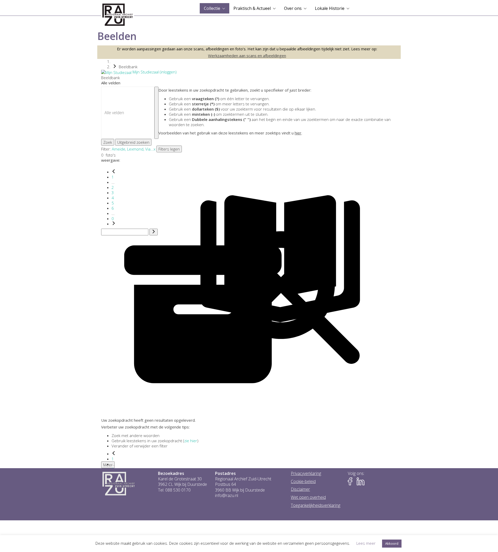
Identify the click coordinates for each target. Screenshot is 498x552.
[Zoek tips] (156, 113)
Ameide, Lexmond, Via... (133, 149)
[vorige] (114, 171)
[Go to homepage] (117, 15)
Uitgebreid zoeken (133, 142)
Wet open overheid (308, 497)
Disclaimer (300, 489)
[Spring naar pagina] (153, 232)
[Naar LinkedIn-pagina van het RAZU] (360, 481)
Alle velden (110, 82)
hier (298, 132)
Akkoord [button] (391, 543)
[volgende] (114, 223)
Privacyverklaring (306, 473)
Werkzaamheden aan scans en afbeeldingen (247, 55)
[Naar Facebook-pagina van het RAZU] (352, 481)
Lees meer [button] (366, 543)
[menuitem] (214, 8)
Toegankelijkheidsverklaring (315, 505)
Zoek (107, 142)
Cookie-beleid (303, 481)
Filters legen (169, 149)
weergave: (110, 160)
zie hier (190, 440)
